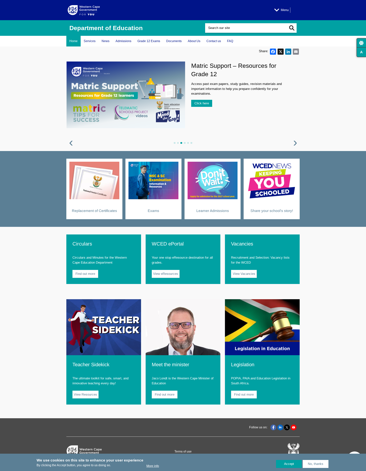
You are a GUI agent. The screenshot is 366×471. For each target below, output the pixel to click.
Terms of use (183, 451)
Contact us (213, 41)
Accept (289, 464)
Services (90, 41)
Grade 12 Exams (148, 41)
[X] (280, 51)
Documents (174, 41)
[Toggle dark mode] (361, 43)
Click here (201, 90)
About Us (194, 41)
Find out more (85, 274)
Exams (153, 210)
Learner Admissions (212, 210)
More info (152, 466)
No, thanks (315, 464)
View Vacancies (244, 274)
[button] (292, 28)
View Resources (85, 394)
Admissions (123, 41)
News (105, 41)
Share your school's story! (271, 210)
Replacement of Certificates (94, 210)
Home (73, 41)
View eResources (165, 274)
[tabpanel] (183, 104)
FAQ (230, 41)
